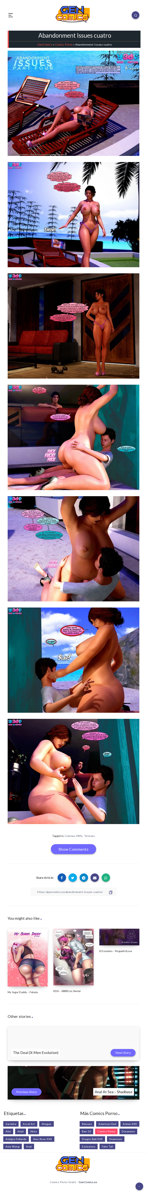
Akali (20, 1131)
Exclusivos (88, 1146)
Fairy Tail (107, 1146)
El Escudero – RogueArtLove (115, 951)
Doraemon (128, 1131)
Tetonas (89, 835)
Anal (29, 1146)
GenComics (45, 44)
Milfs (79, 835)
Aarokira (11, 1124)
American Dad (107, 1124)
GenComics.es (88, 1182)
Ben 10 (86, 1131)
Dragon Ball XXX (92, 1139)
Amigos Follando (16, 1139)
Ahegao (46, 1124)
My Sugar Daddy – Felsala (23, 992)
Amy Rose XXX (42, 1139)
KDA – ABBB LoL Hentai (67, 991)
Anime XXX (130, 1124)
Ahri (8, 1131)
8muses (87, 1124)
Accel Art (29, 1124)
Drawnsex (115, 1139)
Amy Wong (13, 1146)
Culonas (70, 835)
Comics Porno (64, 44)
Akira (33, 1131)
